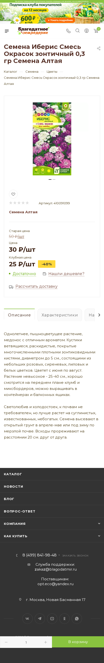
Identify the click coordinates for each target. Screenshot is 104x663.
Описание (19, 315)
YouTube (52, 618)
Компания (14, 524)
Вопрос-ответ (20, 511)
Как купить (16, 536)
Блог (9, 499)
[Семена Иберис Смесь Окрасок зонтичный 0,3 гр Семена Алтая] (52, 138)
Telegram (40, 618)
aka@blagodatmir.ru (56, 569)
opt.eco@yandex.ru (55, 584)
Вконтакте (27, 618)
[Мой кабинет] (86, 31)
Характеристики (60, 315)
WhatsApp (77, 618)
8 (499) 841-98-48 (39, 555)
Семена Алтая (23, 212)
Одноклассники (64, 618)
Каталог (13, 474)
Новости (13, 486)
